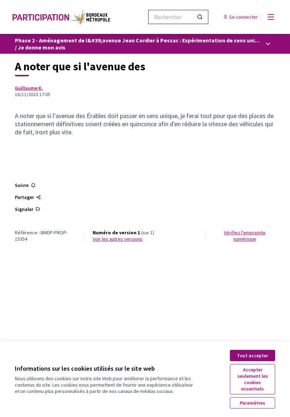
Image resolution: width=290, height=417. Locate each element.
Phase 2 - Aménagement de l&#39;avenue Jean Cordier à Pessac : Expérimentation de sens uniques (141, 40)
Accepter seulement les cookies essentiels (252, 379)
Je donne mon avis (41, 47)
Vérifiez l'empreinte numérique (245, 235)
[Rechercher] (199, 17)
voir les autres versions (118, 239)
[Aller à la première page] (62, 17)
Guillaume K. (29, 88)
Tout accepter (252, 355)
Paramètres (252, 403)
